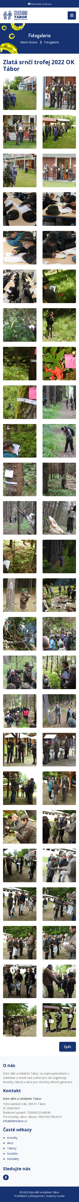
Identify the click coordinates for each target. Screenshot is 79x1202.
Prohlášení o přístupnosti (29, 1196)
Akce (10, 1143)
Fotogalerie (51, 42)
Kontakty (13, 1159)
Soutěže (12, 1153)
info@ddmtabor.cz (15, 1121)
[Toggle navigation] (72, 15)
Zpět (67, 1046)
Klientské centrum (41, 3)
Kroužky (12, 1138)
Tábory (11, 1148)
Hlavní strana (28, 42)
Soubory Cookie (55, 1196)
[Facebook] (6, 1177)
